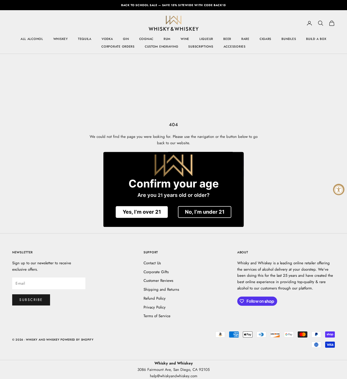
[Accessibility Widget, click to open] (338, 189)
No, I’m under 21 (205, 212)
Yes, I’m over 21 (142, 212)
